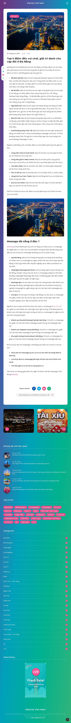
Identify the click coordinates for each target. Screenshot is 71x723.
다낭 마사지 (57, 306)
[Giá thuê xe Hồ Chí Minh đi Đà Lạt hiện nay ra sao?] (6, 455)
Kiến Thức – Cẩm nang (11, 581)
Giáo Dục (17, 511)
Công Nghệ (47, 507)
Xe (17, 522)
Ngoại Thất (19, 515)
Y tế (33, 522)
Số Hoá (50, 515)
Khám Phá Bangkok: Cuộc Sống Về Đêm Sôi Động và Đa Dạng (32, 489)
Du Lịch (14, 16)
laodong (14, 374)
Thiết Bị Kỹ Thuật (11, 518)
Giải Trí (27, 511)
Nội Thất (30, 515)
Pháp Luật (40, 515)
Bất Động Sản (20, 507)
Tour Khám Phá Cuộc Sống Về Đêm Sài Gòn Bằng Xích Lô (31, 463)
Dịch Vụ (7, 511)
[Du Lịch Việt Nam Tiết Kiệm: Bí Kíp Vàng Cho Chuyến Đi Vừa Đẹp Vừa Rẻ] (6, 481)
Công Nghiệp (34, 507)
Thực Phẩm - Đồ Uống (51, 518)
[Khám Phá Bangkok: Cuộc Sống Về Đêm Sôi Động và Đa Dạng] (6, 489)
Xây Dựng (25, 522)
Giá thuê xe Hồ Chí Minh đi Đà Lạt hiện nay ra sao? (28, 455)
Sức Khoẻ (60, 515)
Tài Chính (8, 522)
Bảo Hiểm (8, 507)
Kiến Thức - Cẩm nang (49, 511)
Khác (35, 511)
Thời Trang (36, 518)
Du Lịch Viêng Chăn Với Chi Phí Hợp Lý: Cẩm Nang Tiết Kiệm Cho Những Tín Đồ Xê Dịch (39, 473)
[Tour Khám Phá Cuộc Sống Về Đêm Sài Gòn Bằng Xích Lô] (6, 464)
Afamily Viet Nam (35, 3)
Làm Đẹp (8, 515)
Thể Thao (24, 518)
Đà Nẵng (10, 247)
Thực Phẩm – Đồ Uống (11, 634)
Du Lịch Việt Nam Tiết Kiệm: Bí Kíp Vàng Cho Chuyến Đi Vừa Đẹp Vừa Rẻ (35, 480)
